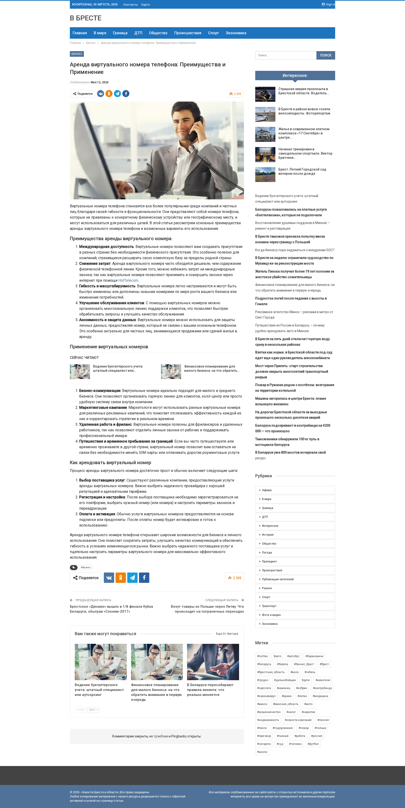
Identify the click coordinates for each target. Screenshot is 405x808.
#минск (262, 704)
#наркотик (308, 712)
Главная (80, 33)
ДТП (138, 33)
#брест (324, 664)
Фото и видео (271, 615)
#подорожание (283, 728)
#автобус (293, 656)
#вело (294, 672)
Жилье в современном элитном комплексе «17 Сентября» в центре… (304, 133)
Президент (269, 561)
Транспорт (269, 606)
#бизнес (86, 567)
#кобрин (301, 688)
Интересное (270, 525)
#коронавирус (266, 696)
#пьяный (283, 736)
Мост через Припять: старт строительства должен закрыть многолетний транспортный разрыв (291, 371)
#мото (308, 704)
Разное (267, 588)
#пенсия (323, 720)
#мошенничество (269, 712)
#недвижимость (268, 720)
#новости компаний (298, 720)
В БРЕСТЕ (85, 18)
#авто (277, 656)
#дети (306, 680)
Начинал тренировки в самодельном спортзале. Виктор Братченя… (305, 153)
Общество (158, 33)
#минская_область (285, 704)
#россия (316, 736)
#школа (262, 752)
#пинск (262, 728)
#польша (320, 728)
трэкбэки (161, 736)
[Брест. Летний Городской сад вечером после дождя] (265, 174)
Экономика (236, 33)
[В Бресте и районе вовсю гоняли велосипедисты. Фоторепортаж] (265, 114)
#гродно (262, 680)
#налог (291, 712)
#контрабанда (322, 688)
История (268, 534)
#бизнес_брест (304, 664)
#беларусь (264, 664)
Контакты (131, 4)
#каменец (283, 688)
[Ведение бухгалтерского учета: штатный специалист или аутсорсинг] (80, 371)
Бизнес (76, 54)
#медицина (320, 696)
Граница (120, 33)
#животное (322, 680)
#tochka (262, 656)
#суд (280, 744)
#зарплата (264, 688)
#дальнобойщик (285, 680)
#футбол (313, 744)
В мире (100, 33)
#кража (287, 696)
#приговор (264, 736)
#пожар (304, 728)
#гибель (309, 672)
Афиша (267, 490)
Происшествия (187, 33)
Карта (145, 4)
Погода (267, 552)
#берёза (282, 664)
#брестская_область (271, 672)
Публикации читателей (278, 579)
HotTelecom (128, 280)
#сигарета (264, 744)
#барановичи (314, 656)
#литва (302, 696)
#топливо (295, 744)
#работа (299, 736)
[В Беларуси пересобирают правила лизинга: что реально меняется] (213, 662)
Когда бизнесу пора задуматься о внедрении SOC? (294, 250)
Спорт (213, 33)
